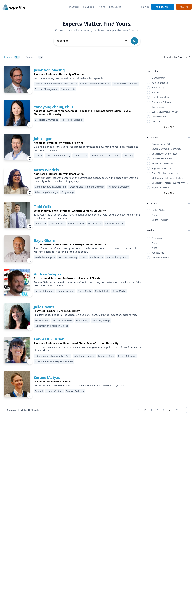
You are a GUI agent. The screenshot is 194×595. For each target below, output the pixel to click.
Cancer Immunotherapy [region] (58, 155)
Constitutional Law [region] (114, 223)
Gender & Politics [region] (126, 355)
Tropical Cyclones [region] (75, 391)
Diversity (156, 121)
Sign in (145, 6)
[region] (88, 74)
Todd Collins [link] (44, 206)
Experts (11, 57)
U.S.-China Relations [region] (84, 355)
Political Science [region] (76, 223)
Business (156, 92)
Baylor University (160, 187)
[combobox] (92, 41)
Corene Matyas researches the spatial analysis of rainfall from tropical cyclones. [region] (79, 385)
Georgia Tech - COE (161, 144)
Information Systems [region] (116, 257)
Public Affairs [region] (95, 223)
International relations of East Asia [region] (52, 355)
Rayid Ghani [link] (44, 240)
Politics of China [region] (106, 355)
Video (154, 247)
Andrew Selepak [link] (48, 274)
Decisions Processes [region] (62, 320)
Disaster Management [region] (46, 89)
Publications (158, 252)
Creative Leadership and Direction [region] (87, 186)
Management (158, 77)
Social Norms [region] (41, 320)
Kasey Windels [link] (46, 169)
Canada (155, 215)
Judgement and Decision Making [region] (51, 325)
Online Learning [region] (66, 291)
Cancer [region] (38, 155)
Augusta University (161, 168)
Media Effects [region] (102, 291)
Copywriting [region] (67, 192)
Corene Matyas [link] (47, 377)
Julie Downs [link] (44, 306)
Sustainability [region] (68, 89)
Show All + (169, 126)
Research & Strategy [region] (118, 186)
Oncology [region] (128, 155)
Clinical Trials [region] (80, 155)
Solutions (88, 6)
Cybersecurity (159, 106)
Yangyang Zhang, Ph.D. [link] (54, 106)
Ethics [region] (83, 257)
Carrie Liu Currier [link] (49, 338)
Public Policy (158, 87)
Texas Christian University (165, 173)
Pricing (101, 6)
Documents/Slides (161, 257)
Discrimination (159, 116)
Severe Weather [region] (54, 391)
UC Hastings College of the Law (167, 177)
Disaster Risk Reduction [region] (125, 83)
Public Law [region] (40, 223)
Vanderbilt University (162, 163)
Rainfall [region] (39, 391)
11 (177, 410)
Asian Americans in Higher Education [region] (54, 361)
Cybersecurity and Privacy (165, 111)
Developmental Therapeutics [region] (105, 155)
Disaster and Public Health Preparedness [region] (56, 83)
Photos (155, 243)
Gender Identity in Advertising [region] (50, 186)
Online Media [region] (85, 291)
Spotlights (34, 57)
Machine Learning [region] (67, 257)
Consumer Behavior (162, 102)
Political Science (160, 82)
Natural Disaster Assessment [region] (95, 83)
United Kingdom (160, 219)
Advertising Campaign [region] (46, 192)
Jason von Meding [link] (49, 70)
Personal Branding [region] (44, 291)
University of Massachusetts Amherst (170, 182)
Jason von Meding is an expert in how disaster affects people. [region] (69, 78)
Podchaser (157, 238)
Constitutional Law (161, 97)
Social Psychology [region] (101, 320)
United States (158, 210)
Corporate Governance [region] (46, 119)
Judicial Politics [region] (57, 223)
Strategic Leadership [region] (72, 119)
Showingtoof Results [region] (23, 410)
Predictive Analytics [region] (45, 257)
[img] (17, 79)
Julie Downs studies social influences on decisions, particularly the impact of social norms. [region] (85, 314)
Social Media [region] (119, 291)
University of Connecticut (164, 153)
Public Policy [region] (96, 257)
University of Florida (162, 158)
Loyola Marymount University (166, 148)
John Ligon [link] (43, 138)
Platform (74, 6)
